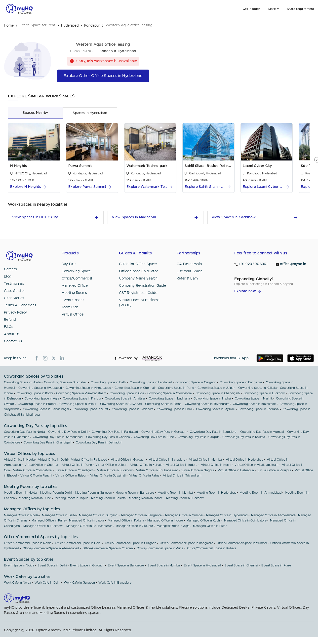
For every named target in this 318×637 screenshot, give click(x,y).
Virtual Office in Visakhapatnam (256, 464)
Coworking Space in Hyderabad (40, 387)
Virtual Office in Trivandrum (182, 475)
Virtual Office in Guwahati (108, 475)
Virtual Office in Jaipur (110, 464)
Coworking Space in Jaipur (216, 387)
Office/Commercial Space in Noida (27, 543)
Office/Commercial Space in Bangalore (186, 543)
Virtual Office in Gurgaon (128, 459)
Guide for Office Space (138, 264)
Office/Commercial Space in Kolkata (211, 548)
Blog (7, 276)
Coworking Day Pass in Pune (154, 437)
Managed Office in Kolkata (126, 520)
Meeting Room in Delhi (56, 492)
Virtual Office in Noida (19, 459)
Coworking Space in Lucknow (264, 393)
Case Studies (15, 291)
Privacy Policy (15, 312)
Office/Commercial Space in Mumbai (242, 543)
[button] (34, 187)
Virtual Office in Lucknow (115, 470)
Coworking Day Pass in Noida (24, 431)
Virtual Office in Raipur (70, 475)
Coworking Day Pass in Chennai (108, 437)
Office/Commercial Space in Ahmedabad (51, 548)
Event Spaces (73, 300)
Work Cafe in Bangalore (114, 582)
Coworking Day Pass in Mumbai (262, 431)
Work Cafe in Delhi (47, 582)
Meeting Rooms (74, 293)
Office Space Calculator (138, 271)
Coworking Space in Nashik (254, 398)
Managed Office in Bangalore (141, 515)
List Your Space (190, 271)
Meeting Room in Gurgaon (93, 492)
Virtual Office (72, 314)
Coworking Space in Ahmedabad (88, 387)
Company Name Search (138, 278)
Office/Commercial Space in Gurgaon (130, 543)
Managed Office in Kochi (204, 520)
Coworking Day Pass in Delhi (68, 431)
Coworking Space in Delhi (108, 382)
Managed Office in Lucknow (43, 525)
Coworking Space (76, 271)
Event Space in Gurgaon (87, 565)
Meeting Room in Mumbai (175, 492)
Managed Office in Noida (21, 515)
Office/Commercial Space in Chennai (107, 548)
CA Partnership (189, 264)
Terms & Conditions (20, 305)
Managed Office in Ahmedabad (273, 515)
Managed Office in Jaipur (86, 520)
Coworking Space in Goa (127, 393)
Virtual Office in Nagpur (197, 470)
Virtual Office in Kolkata (146, 464)
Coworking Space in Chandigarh (218, 393)
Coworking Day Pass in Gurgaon (163, 431)
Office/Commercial (77, 278)
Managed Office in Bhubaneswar (89, 525)
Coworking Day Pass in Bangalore (213, 431)
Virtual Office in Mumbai (205, 459)
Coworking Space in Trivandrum (207, 403)
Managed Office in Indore (165, 520)
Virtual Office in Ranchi (36, 475)
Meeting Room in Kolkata (108, 498)
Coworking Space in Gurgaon (195, 382)
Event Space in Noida (19, 565)
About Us (12, 334)
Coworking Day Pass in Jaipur (198, 437)
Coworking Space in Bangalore (241, 382)
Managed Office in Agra (173, 525)
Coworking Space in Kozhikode (254, 403)
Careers (10, 269)
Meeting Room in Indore (146, 498)
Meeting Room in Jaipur (71, 498)
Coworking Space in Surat (90, 409)
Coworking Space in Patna (163, 403)
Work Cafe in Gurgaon (79, 582)
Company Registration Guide (142, 285)
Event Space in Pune (276, 565)
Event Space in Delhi (52, 565)
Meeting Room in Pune (35, 498)
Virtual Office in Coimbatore (32, 470)
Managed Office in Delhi (59, 515)
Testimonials (14, 283)
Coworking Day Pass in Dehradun (99, 442)
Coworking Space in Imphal (212, 398)
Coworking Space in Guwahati (121, 403)
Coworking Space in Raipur (78, 403)
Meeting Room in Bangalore (135, 492)
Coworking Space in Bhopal (37, 403)
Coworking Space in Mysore (215, 409)
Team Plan (70, 307)
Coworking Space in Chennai (135, 387)
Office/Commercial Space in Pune (160, 548)
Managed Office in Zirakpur (134, 525)
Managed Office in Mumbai (183, 515)
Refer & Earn (187, 278)
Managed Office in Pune (49, 520)
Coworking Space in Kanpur (82, 398)
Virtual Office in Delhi (53, 459)
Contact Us (13, 341)
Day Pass (69, 264)
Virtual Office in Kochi (216, 464)
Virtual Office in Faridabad (89, 459)
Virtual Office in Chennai (42, 464)
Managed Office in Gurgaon (98, 515)
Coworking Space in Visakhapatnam (81, 393)
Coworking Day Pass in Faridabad (115, 431)
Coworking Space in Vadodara (132, 409)
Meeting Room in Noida (20, 492)
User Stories (14, 298)
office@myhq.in (293, 264)
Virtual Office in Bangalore (167, 459)
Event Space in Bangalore (126, 565)
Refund (10, 319)
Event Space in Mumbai (164, 565)
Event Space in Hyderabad (202, 565)
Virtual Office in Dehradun (236, 470)
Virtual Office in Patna (144, 475)
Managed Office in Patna (210, 525)
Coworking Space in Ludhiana (169, 398)
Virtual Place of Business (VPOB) (139, 302)
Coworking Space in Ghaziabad (65, 382)
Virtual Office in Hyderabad (244, 459)
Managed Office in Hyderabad (227, 515)
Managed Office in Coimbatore (245, 520)
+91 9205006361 (253, 264)
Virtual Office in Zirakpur (274, 470)
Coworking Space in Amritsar (125, 398)
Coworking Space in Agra (42, 398)
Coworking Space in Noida (22, 382)
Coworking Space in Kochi (35, 393)
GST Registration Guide (138, 293)
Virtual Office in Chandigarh (74, 470)
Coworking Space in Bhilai (175, 409)
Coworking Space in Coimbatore (169, 393)
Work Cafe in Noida (17, 582)
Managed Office (75, 285)
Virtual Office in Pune (77, 464)
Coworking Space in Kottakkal (258, 409)
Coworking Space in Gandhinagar (46, 409)
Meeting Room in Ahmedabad (260, 492)
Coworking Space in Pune (176, 387)
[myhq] (19, 9)
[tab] (35, 113)
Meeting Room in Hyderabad (217, 492)
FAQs (8, 327)
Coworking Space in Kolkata (257, 387)
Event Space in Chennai (241, 565)
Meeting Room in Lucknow (185, 498)
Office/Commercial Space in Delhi (78, 543)
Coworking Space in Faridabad (151, 382)
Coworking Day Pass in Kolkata (243, 437)
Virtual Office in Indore (182, 464)
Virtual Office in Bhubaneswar (157, 470)
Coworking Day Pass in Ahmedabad (57, 437)
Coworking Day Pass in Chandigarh (48, 442)
